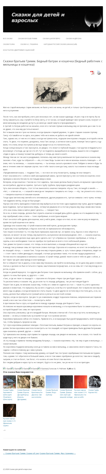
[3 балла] (24, 368)
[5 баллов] (43, 368)
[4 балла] (33, 368)
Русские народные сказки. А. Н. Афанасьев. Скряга (9, 422)
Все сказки (7, 38)
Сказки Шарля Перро (51, 38)
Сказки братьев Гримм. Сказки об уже (21, 453)
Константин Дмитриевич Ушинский (18, 50)
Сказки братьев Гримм (27, 38)
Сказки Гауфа (9, 44)
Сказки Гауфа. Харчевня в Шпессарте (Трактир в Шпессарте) (8, 395)
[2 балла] (15, 368)
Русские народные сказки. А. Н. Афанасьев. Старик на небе (80, 393)
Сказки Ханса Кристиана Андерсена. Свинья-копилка (37, 393)
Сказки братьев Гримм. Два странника (58, 453)
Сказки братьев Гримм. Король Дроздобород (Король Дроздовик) (23, 395)
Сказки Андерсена (73, 38)
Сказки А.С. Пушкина (29, 44)
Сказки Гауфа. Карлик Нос (93, 391)
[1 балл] (7, 368)
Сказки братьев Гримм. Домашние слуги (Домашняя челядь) (66, 393)
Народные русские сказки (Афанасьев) (60, 44)
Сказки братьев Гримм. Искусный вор (52, 392)
